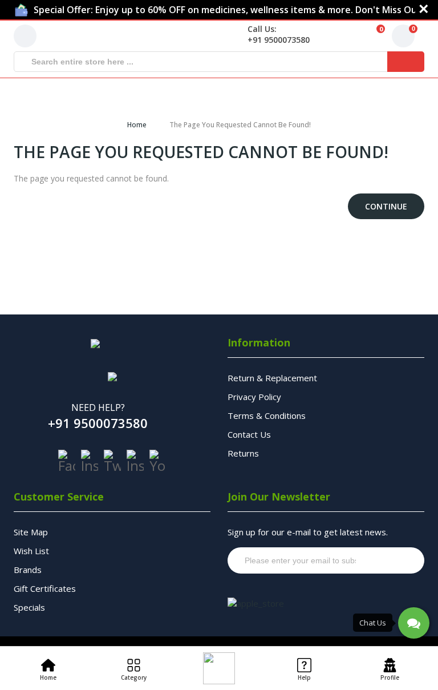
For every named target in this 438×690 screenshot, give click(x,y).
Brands (28, 569)
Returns (243, 453)
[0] (365, 36)
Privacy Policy (254, 396)
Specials (29, 607)
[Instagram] (89, 461)
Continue (386, 206)
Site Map (31, 532)
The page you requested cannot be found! (240, 125)
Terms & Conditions (267, 415)
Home (137, 125)
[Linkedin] (135, 461)
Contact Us (249, 434)
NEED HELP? (98, 407)
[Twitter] (112, 461)
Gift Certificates (45, 588)
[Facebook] (66, 461)
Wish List (31, 550)
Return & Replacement (272, 378)
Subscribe (394, 560)
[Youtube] (158, 461)
